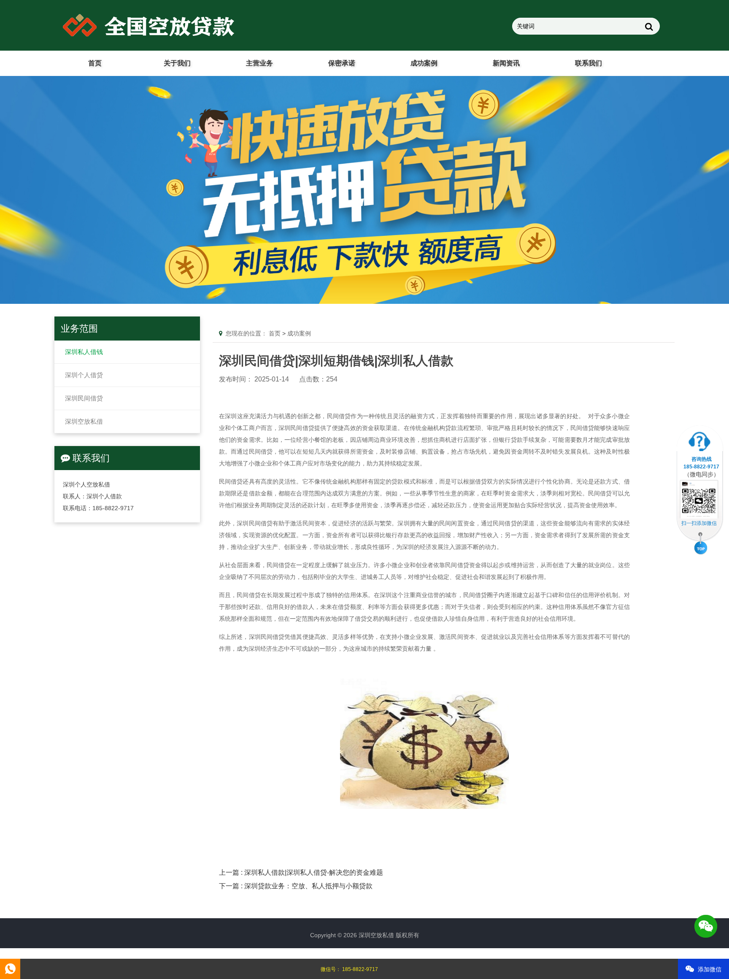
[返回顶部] (700, 544)
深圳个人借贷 (84, 375)
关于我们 (177, 63)
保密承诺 (341, 63)
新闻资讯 (506, 63)
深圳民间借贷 (84, 398)
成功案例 (423, 63)
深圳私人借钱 (84, 351)
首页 (95, 63)
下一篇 (296, 886)
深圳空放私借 (84, 421)
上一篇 (301, 872)
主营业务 (259, 63)
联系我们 (588, 63)
